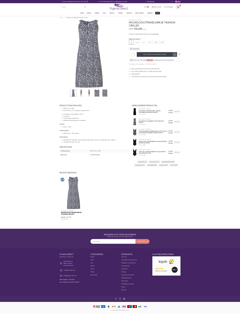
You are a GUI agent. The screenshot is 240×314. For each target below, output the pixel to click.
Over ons (124, 257)
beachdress (142, 162)
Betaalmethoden (126, 278)
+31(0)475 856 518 (69, 270)
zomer (173, 165)
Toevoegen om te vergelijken (136, 64)
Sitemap (123, 272)
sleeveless (139, 165)
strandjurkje (152, 165)
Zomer (120, 13)
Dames (89, 13)
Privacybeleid (125, 266)
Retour (123, 287)
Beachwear (139, 13)
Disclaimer (124, 269)
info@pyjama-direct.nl (70, 276)
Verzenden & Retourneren (129, 260)
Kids (104, 13)
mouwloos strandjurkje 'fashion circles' (77, 17)
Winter (129, 13)
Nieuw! (112, 13)
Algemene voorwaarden (128, 263)
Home (82, 13)
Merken (150, 13)
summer (163, 165)
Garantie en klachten (127, 275)
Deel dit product (150, 64)
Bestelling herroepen (127, 284)
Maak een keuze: (135, 39)
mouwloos (154, 162)
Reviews (123, 290)
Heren (97, 13)
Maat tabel (124, 281)
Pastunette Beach (135, 20)
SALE (157, 13)
